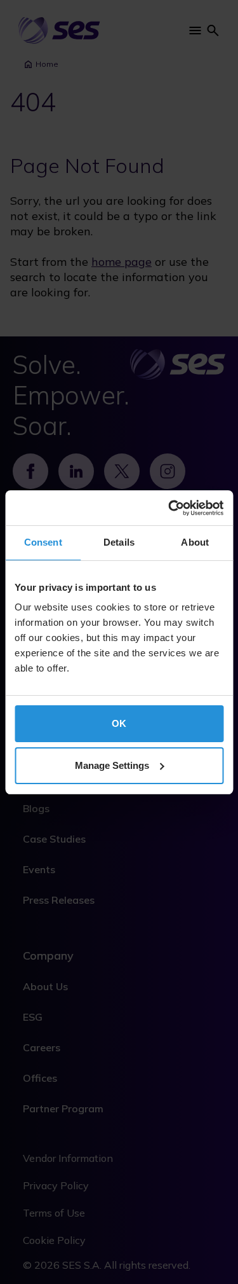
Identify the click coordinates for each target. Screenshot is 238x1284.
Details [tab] (119, 542)
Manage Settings (112, 765)
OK (119, 723)
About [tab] (195, 542)
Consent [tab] (43, 542)
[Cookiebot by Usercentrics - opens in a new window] (169, 508)
